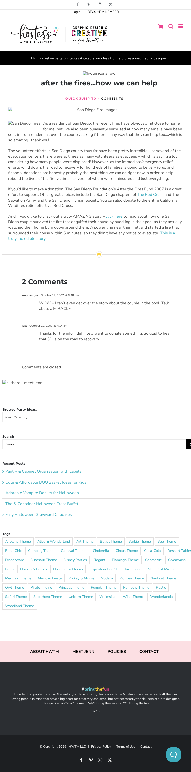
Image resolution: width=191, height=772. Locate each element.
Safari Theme (16, 596)
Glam (9, 569)
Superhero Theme (47, 596)
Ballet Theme (111, 541)
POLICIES (117, 651)
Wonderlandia (161, 596)
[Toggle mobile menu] (181, 26)
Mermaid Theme (18, 578)
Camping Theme (41, 550)
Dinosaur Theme (44, 559)
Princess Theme (71, 587)
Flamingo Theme (125, 559)
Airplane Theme (18, 541)
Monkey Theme (131, 578)
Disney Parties (75, 559)
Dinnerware (14, 559)
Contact (146, 746)
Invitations (133, 569)
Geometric (153, 559)
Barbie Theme (139, 541)
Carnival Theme (73, 550)
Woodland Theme (19, 605)
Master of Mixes (161, 569)
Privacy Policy (101, 746)
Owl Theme (14, 587)
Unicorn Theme (81, 596)
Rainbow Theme (136, 587)
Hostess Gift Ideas (68, 569)
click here (114, 216)
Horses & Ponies (33, 569)
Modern (107, 578)
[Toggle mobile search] (170, 26)
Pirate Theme (41, 587)
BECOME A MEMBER (103, 12)
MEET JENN (83, 651)
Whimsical (107, 596)
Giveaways (177, 559)
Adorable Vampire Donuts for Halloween (42, 493)
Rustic (161, 587)
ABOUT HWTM (44, 651)
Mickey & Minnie (81, 578)
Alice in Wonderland (53, 541)
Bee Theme (166, 541)
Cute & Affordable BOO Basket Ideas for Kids (45, 482)
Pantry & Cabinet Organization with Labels (43, 471)
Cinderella (101, 550)
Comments (112, 98)
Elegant (99, 559)
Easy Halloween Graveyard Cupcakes (38, 514)
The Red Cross (150, 194)
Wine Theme (133, 596)
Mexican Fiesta (50, 578)
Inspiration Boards (103, 569)
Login (76, 12)
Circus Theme (127, 550)
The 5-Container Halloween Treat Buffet (41, 504)
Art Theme (85, 541)
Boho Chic (13, 550)
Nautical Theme (163, 578)
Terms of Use (125, 746)
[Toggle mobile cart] (160, 26)
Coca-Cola (152, 550)
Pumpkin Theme (104, 587)
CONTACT (149, 651)
